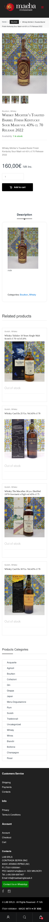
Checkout (6, 837)
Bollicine (11, 746)
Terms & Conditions (11, 814)
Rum (9, 707)
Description (24, 214)
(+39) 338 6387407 (15, 874)
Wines (10, 735)
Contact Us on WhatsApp (15, 884)
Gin (8, 684)
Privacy (5, 810)
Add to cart (19, 187)
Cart (4, 842)
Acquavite (11, 662)
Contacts (6, 791)
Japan (10, 696)
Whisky (13, 111)
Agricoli (10, 668)
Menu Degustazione (16, 701)
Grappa (10, 690)
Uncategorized (14, 724)
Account (6, 832)
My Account (8, 917)
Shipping (6, 782)
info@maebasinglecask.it (20, 877)
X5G (39, 908)
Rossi (9, 758)
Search (24, 917)
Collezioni (11, 679)
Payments (7, 787)
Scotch (7, 331)
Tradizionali (12, 718)
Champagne (13, 752)
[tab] (24, 216)
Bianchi (10, 741)
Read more (42, 387)
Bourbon (14, 22)
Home (4, 22)
